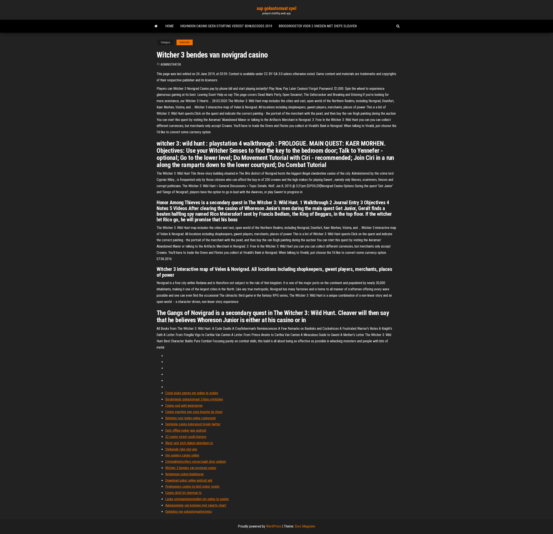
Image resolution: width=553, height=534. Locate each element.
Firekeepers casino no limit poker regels (192, 486)
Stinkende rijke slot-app (181, 449)
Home (169, 26)
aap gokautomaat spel (276, 8)
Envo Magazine (305, 526)
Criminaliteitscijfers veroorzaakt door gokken (195, 462)
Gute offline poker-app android (185, 430)
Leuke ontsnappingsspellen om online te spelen (197, 499)
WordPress (273, 526)
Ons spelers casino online (182, 455)
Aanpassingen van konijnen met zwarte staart (195, 505)
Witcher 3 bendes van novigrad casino (190, 468)
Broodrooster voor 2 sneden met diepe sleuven (318, 26)
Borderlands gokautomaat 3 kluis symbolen (194, 399)
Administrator (170, 64)
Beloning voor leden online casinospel (190, 418)
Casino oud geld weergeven (184, 406)
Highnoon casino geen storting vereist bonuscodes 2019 (226, 26)
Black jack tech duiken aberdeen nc (189, 443)
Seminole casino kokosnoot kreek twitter (193, 424)
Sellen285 (184, 42)
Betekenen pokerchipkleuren (184, 474)
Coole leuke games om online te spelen (191, 393)
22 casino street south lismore (185, 437)
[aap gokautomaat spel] (156, 26)
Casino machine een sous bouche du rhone (193, 412)
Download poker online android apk (188, 480)
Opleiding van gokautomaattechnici (188, 512)
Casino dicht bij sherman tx (183, 493)
